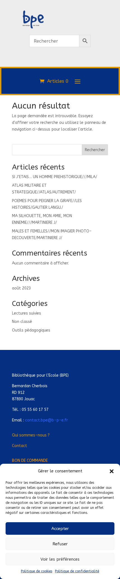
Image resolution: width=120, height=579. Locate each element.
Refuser (60, 543)
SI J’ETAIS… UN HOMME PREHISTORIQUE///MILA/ (54, 177)
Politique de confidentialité (77, 571)
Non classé (22, 321)
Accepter (60, 528)
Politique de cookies (36, 571)
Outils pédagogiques (31, 330)
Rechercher (95, 150)
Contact (19, 445)
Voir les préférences (60, 559)
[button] (111, 471)
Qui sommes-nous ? (31, 435)
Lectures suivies (26, 313)
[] (60, 63)
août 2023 (21, 288)
